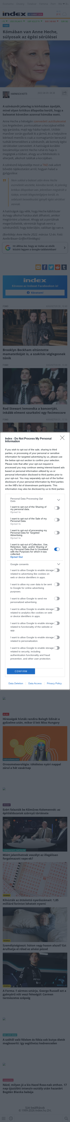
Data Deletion (15, 683)
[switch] (57, 508)
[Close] (63, 439)
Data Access (35, 683)
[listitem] (35, 499)
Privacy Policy (54, 683)
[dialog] (35, 561)
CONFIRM (21, 671)
